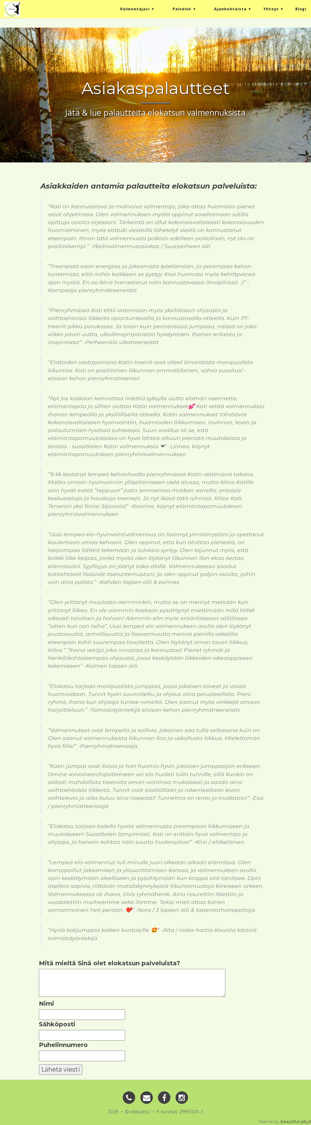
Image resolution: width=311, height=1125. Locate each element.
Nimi (46, 1003)
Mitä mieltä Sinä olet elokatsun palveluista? (109, 963)
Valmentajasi (135, 9)
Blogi (300, 9)
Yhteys (271, 9)
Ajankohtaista (230, 9)
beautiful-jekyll (296, 1121)
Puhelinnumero (63, 1044)
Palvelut (182, 9)
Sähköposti (57, 1024)
